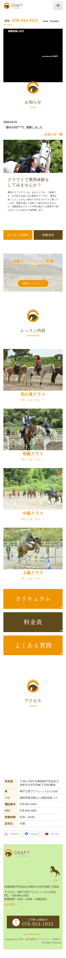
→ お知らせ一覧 (51, 134)
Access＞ (8, 24)
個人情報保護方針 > (33, 934)
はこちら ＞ (33, 518)
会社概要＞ (11, 904)
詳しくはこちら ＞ (33, 399)
